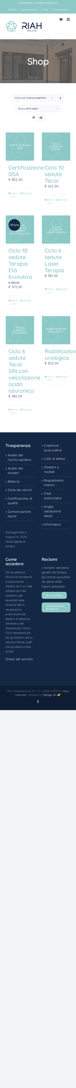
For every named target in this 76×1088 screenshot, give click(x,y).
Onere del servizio (19, 659)
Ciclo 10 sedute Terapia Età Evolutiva (20, 263)
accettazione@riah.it (46, 2)
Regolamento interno (54, 483)
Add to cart (14, 195)
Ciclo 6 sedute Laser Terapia (54, 260)
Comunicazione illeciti (19, 514)
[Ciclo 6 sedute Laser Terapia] (56, 229)
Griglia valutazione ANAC (52, 511)
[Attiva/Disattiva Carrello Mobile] (61, 19)
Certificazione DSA (26, 171)
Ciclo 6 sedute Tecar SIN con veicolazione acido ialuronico (24, 371)
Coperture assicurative (53, 448)
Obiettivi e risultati (51, 469)
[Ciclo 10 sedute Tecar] (56, 146)
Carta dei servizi (20, 490)
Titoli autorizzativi (53, 496)
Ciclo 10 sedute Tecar (54, 174)
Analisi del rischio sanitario (19, 457)
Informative (52, 524)
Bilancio (14, 481)
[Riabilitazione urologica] (56, 330)
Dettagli (27, 193)
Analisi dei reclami (15, 471)
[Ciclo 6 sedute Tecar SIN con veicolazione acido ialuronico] (20, 330)
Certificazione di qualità (20, 501)
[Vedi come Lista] (41, 117)
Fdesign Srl (49, 694)
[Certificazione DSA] (20, 146)
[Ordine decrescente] (60, 98)
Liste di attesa (54, 458)
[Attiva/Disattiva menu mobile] (68, 19)
